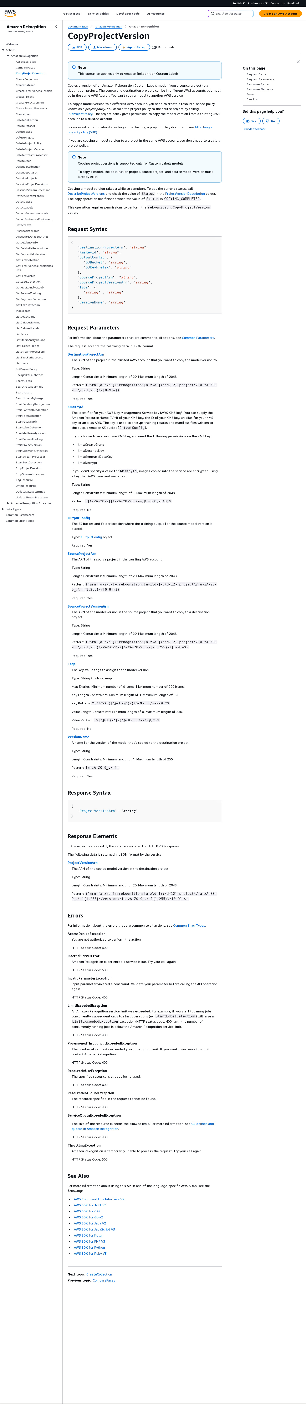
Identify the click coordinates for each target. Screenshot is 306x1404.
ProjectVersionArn (97, 811)
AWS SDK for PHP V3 (89, 1241)
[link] (144, 26)
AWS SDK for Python (89, 1247)
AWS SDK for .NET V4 (90, 1205)
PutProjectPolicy (80, 114)
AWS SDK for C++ (87, 1211)
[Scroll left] (60, 13)
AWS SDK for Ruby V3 (90, 1253)
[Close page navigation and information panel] (298, 61)
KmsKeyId (88, 252)
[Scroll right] (167, 13)
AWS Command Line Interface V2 (99, 1199)
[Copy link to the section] (64, 229)
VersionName (91, 302)
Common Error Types (189, 925)
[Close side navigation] (56, 26)
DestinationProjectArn (101, 247)
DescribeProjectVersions (86, 193)
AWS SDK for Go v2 (88, 1217)
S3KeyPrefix (97, 267)
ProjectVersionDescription (185, 193)
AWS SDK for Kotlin (88, 1235)
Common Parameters (198, 338)
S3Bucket (94, 262)
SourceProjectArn (96, 277)
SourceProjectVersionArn (103, 282)
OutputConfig (92, 257)
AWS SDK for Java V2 (90, 1223)
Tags (84, 287)
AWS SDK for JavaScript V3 (94, 1229)
